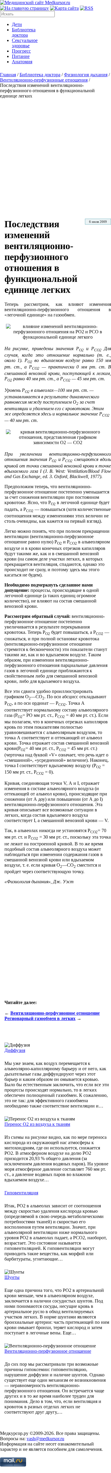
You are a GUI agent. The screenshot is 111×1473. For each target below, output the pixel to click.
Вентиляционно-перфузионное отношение (55, 1013)
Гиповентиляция (21, 1192)
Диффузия (14, 1050)
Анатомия (22, 61)
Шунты (12, 1277)
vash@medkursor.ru (45, 1438)
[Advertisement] (55, 157)
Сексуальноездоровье (25, 43)
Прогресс (21, 50)
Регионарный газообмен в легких (39, 1018)
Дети (17, 24)
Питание (21, 56)
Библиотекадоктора (24, 32)
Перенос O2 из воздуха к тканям (37, 1124)
